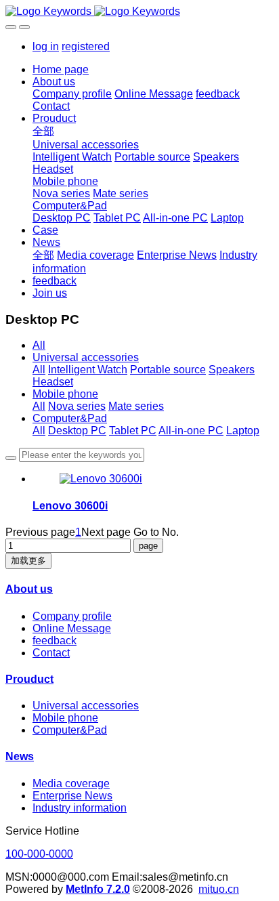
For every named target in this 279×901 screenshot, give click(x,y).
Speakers (232, 369)
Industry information (80, 808)
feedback (55, 640)
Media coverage (71, 783)
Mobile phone (65, 394)
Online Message (72, 628)
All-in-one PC (190, 430)
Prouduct (29, 679)
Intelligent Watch (87, 369)
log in (46, 46)
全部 (43, 131)
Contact (51, 652)
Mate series (136, 406)
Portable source (168, 369)
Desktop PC (77, 430)
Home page (61, 69)
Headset (53, 381)
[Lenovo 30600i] (101, 478)
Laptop (242, 430)
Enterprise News (72, 795)
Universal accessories (86, 357)
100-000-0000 (39, 854)
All (39, 345)
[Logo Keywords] (139, 11)
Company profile (72, 616)
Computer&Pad (70, 418)
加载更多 (28, 561)
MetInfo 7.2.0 (98, 889)
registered (86, 46)
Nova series (77, 406)
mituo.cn (218, 889)
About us (29, 589)
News (19, 756)
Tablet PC (132, 430)
